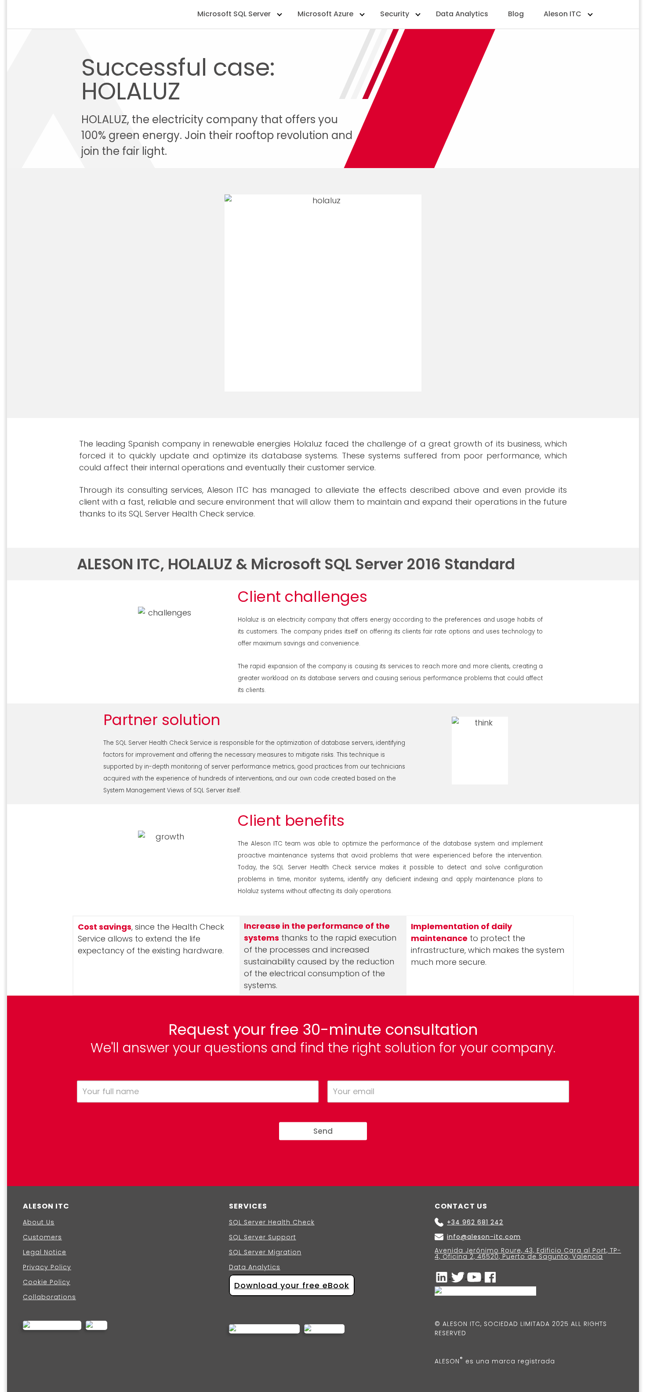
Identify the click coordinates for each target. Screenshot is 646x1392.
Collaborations (49, 1297)
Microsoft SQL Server (234, 14)
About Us (38, 1222)
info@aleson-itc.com (484, 1237)
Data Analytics (462, 14)
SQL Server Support (262, 1237)
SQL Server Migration (265, 1252)
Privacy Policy (47, 1267)
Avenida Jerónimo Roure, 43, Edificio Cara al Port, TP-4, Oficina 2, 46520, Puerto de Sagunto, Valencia (528, 1253)
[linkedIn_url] (443, 1276)
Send (323, 1130)
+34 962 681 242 (475, 1222)
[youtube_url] (475, 1276)
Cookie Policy (46, 1282)
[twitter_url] (459, 1276)
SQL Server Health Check (272, 1222)
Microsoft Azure (325, 14)
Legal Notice (44, 1252)
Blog (516, 14)
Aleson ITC (562, 14)
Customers (42, 1237)
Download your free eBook (291, 1285)
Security (394, 14)
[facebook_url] (490, 1276)
